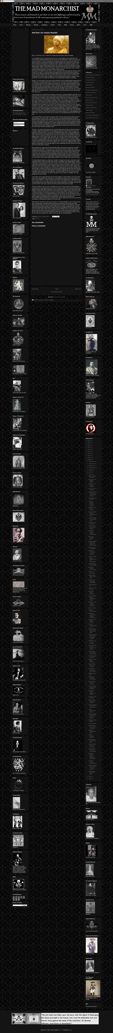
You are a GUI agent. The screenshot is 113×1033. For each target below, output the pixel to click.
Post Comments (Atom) (59, 297)
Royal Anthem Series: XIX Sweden (92, 701)
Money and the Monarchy (92, 476)
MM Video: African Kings (92, 610)
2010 (89, 457)
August (91, 470)
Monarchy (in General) (91, 97)
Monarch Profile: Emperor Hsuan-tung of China (93, 513)
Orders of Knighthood (91, 107)
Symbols (36, 24)
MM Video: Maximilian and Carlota (92, 678)
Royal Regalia (89, 110)
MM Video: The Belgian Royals (92, 480)
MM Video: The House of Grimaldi (92, 642)
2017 (89, 443)
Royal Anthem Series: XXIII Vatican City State (92, 630)
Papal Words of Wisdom (92, 498)
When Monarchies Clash (92, 117)
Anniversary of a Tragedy (92, 489)
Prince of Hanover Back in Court (93, 625)
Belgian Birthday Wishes (92, 720)
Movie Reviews (89, 100)
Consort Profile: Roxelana (92, 523)
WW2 (91, 24)
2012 (89, 453)
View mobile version (56, 291)
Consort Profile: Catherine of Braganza (92, 687)
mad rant (38, 218)
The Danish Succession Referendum (92, 670)
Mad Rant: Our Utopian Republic (92, 485)
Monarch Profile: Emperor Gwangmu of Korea (93, 647)
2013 (89, 451)
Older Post (78, 289)
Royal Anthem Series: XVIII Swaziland (92, 727)
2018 (89, 440)
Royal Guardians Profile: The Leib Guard (93, 706)
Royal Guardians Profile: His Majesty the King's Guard (93, 543)
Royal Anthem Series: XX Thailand (92, 683)
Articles (53, 24)
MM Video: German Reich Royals (92, 568)
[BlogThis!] (54, 216)
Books (72, 24)
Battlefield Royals (90, 77)
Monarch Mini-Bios (90, 87)
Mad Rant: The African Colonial (92, 508)
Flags (59, 24)
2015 (89, 447)
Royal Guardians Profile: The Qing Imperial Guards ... (93, 493)
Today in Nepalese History (91, 736)
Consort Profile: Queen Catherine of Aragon (92, 597)
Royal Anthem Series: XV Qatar (92, 773)
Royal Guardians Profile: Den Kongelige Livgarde (93, 636)
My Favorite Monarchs (91, 102)
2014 (89, 449)
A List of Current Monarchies (93, 75)
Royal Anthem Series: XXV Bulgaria (92, 527)
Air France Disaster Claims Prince (92, 762)
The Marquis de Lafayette (92, 656)
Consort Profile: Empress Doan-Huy (92, 745)
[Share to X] (56, 216)
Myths (78, 24)
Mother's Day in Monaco (92, 588)
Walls (65, 24)
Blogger (70, 1030)
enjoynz (61, 1030)
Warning (28, 24)
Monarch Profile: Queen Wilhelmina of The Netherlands (93, 559)
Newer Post (35, 289)
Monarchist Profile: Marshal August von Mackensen (92, 756)
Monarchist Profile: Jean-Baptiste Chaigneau (92, 615)
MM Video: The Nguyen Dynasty (92, 621)
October (91, 465)
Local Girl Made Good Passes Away (92, 519)
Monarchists (89, 95)
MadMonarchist (91, 185)
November (91, 463)
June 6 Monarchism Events (92, 711)
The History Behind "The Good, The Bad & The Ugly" (19, 113)
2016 (89, 445)
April (90, 778)
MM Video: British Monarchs (92, 593)
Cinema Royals (92, 608)
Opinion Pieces (89, 105)
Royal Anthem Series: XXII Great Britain (92, 652)
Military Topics (89, 85)
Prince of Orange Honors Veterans (91, 503)
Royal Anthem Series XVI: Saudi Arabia (92, 750)
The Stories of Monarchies (92, 115)
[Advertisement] (56, 273)
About (21, 24)
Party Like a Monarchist (92, 572)
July (90, 472)
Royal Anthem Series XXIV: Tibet (92, 576)
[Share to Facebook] (57, 216)
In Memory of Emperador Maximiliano (92, 581)
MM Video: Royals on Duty (92, 538)
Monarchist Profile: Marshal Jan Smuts (92, 692)
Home (14, 24)
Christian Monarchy (90, 80)
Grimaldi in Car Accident (92, 697)
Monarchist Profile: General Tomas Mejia (92, 532)
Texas (85, 24)
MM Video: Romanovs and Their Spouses (92, 552)
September (92, 467)
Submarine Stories (90, 112)
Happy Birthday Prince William (93, 564)
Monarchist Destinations (92, 90)
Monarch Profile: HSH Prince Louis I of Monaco (93, 715)
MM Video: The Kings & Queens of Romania (92, 603)
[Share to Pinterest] (58, 216)
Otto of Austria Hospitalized (92, 548)
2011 (89, 455)
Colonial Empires (90, 82)
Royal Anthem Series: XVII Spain (92, 741)
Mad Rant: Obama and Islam (92, 731)
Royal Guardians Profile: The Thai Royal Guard (93, 767)
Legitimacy (44, 24)
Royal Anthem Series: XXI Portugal (92, 665)
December (91, 461)
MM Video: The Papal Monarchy (92, 661)
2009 (89, 459)
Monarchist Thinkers (91, 92)
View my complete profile (92, 194)
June (90, 474)
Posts (16, 122)
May (90, 776)
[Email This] (53, 216)
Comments (17, 125)
